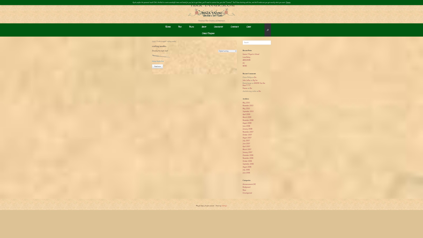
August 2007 (247, 138)
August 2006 (247, 167)
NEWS (245, 66)
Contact (235, 26)
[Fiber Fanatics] (211, 10)
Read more (157, 66)
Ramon (245, 88)
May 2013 (246, 109)
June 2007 (246, 144)
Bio (180, 26)
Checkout (218, 26)
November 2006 (248, 158)
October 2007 (247, 135)
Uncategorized (247, 193)
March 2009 (247, 117)
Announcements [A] (249, 184)
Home (168, 26)
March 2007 (247, 149)
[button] (267, 30)
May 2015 (246, 103)
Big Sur (255, 80)
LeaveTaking (246, 57)
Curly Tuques (208, 33)
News (244, 190)
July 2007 (246, 141)
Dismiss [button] (288, 2)
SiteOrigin (224, 206)
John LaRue (246, 80)
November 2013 (248, 106)
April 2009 (246, 114)
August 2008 (247, 123)
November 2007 (248, 132)
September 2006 (248, 164)
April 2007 (246, 146)
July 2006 (246, 170)
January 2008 (247, 129)
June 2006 (246, 173)
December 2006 (248, 155)
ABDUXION (246, 60)
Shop (204, 26)
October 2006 (247, 161)
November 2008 (248, 120)
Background (246, 187)
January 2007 (247, 152)
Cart (249, 26)
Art (244, 63)
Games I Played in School (251, 54)
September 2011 (248, 111)
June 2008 (246, 126)
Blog (191, 26)
